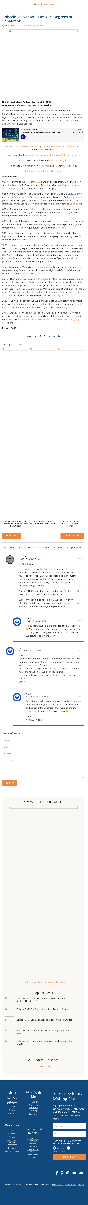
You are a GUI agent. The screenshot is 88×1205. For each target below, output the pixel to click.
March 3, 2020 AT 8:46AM (30, 559)
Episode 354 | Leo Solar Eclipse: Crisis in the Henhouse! (70, 523)
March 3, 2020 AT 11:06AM (30, 651)
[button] (84, 5)
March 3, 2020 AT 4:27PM (37, 621)
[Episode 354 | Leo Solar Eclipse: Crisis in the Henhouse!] (71, 350)
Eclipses (11, 1148)
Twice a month (61, 1151)
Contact (12, 1113)
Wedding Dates (12, 1151)
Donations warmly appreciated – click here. (43, 982)
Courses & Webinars (33, 1106)
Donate (11, 1110)
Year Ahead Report (33, 1156)
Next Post (12, 536)
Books (12, 1107)
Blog (12, 1130)
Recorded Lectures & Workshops (12, 1142)
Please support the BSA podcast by (43, 146)
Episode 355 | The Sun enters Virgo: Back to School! (43, 522)
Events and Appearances (12, 1102)
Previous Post (72, 536)
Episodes (28, 26)
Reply (80, 558)
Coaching (33, 1114)
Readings (33, 1102)
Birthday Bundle (33, 1145)
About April (12, 1098)
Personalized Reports (33, 1139)
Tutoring (33, 1111)
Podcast (39, 26)
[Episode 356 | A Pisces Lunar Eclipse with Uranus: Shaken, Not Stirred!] (15, 350)
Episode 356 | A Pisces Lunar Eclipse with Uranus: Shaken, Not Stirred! (15, 523)
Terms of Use (70, 1184)
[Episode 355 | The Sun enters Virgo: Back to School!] (43, 350)
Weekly (61, 1148)
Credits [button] (81, 1184)
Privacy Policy (57, 1184)
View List (43, 1066)
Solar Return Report (33, 1150)
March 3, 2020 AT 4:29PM (37, 697)
